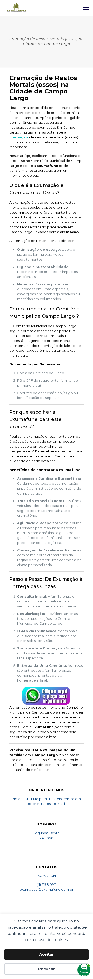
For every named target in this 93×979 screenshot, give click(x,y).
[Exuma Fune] (16, 7)
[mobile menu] (86, 7)
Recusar (46, 968)
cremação (19, 137)
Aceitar (46, 954)
